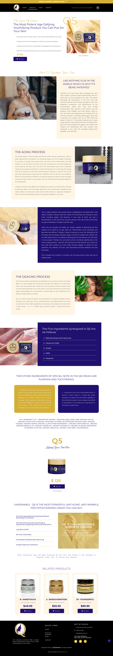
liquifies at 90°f (22, 529)
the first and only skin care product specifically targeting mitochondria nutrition (33, 523)
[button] (69, 338)
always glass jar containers (27, 545)
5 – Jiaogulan (48, 358)
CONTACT (48, 7)
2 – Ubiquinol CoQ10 (51, 343)
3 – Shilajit (47, 348)
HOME (24, 7)
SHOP (41, 7)
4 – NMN (46, 353)
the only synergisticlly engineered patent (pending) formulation (32, 517)
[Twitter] (80, 641)
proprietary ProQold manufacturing (30, 540)
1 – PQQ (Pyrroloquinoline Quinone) (57, 338)
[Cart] (98, 7)
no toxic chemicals (23, 534)
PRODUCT (33, 7)
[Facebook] (75, 641)
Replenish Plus (62, 652)
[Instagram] (85, 641)
